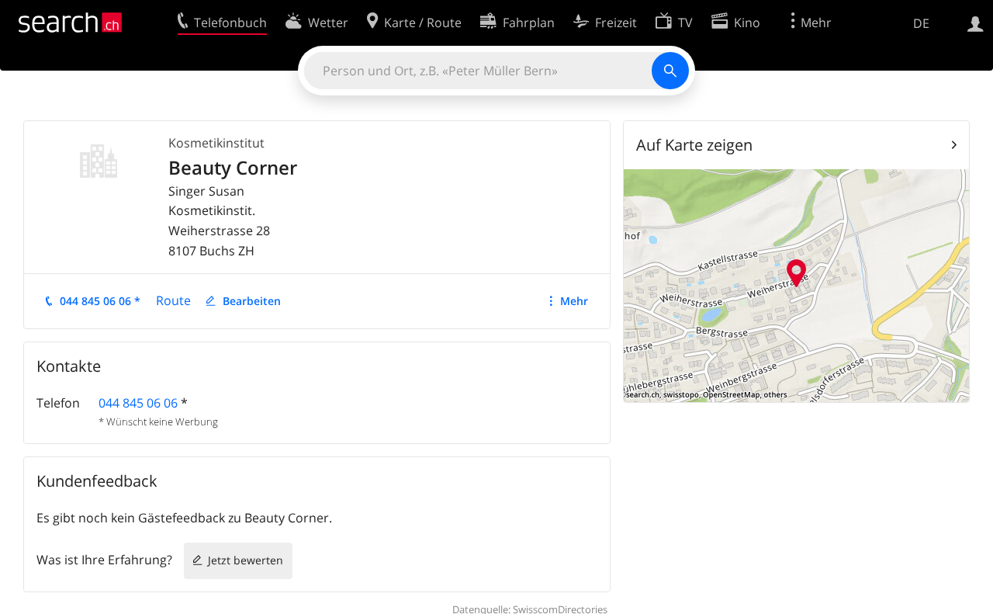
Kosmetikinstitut (216, 142)
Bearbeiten (252, 300)
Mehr (574, 300)
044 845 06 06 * (100, 300)
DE (921, 23)
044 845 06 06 (138, 402)
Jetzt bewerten (245, 560)
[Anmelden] (975, 22)
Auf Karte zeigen (694, 144)
